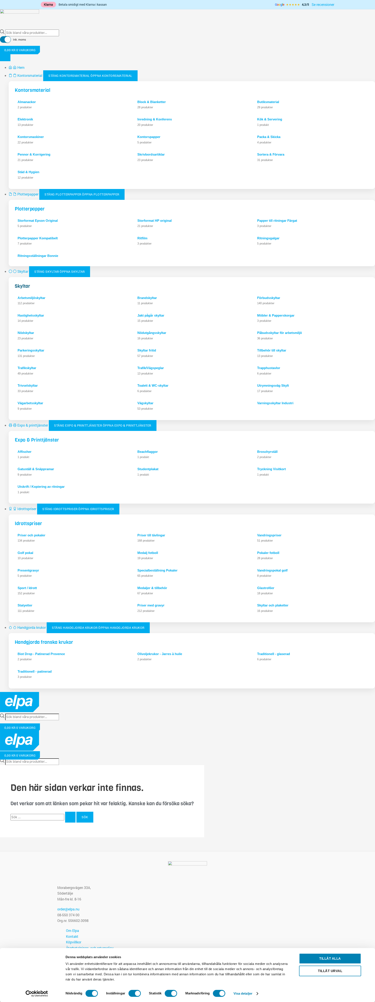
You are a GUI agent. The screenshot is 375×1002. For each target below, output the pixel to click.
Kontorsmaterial (32, 90)
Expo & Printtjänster (37, 440)
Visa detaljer (243, 993)
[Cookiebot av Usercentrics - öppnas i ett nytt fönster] (37, 993)
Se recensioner (323, 4)
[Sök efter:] (43, 817)
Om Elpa (72, 930)
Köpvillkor (73, 942)
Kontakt (72, 936)
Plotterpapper (30, 209)
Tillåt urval (330, 971)
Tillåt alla (330, 958)
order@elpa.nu (68, 909)
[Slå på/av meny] (5, 57)
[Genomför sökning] (70, 817)
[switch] (134, 993)
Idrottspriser (28, 523)
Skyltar (22, 286)
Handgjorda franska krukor (44, 642)
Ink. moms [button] (19, 39)
